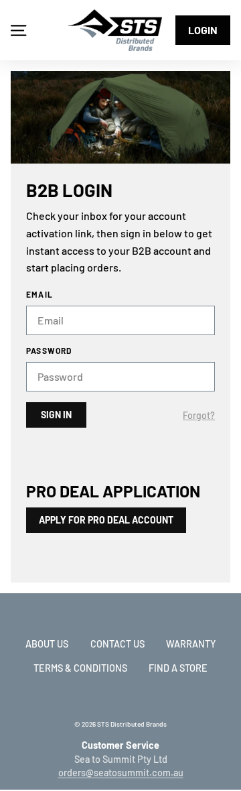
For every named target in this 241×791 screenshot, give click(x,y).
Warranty (191, 644)
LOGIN (203, 29)
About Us (46, 644)
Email (39, 294)
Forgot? (199, 415)
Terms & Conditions (80, 668)
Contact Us (117, 644)
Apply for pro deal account (106, 520)
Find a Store (178, 668)
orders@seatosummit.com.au (120, 772)
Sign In (56, 414)
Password (49, 350)
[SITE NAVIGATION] (18, 30)
